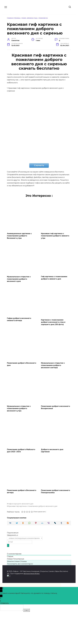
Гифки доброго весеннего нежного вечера (19, 319)
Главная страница (13, 18)
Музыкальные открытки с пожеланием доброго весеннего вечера (53, 365)
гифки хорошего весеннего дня (20, 504)
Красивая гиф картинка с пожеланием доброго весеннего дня (32, 506)
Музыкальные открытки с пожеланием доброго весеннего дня (19, 279)
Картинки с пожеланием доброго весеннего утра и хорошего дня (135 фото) (53, 322)
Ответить (5, 603)
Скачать (39, 165)
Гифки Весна (43, 18)
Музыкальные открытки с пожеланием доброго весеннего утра (19, 408)
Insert (26, 610)
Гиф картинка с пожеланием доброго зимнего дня (54, 278)
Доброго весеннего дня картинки (52, 450)
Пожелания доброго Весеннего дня (21, 364)
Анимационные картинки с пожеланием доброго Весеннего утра (19, 235)
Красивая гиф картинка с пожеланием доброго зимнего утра (55, 235)
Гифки (24, 18)
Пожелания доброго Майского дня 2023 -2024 (21, 450)
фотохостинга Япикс (32, 573)
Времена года (32, 18)
